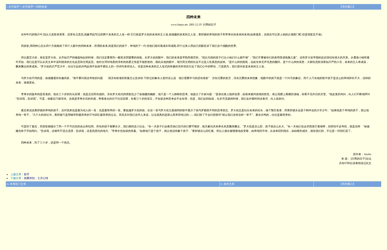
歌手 (26, 174)
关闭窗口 (347, 6)
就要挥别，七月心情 (36, 178)
